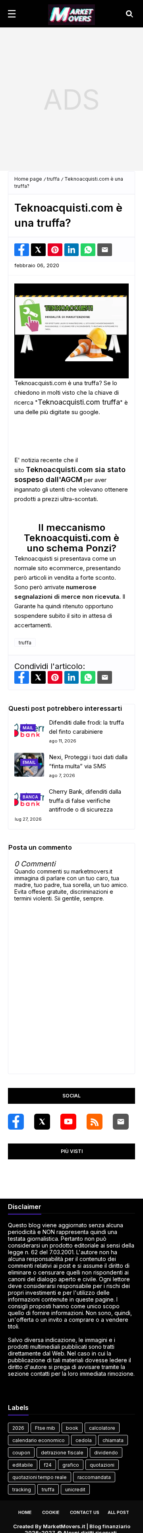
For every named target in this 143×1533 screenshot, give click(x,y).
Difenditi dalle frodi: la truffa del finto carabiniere (86, 727)
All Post (118, 1512)
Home (25, 1512)
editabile (22, 1465)
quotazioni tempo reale (39, 1477)
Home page (28, 179)
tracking (21, 1490)
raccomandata (94, 1477)
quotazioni (102, 1465)
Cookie (51, 1512)
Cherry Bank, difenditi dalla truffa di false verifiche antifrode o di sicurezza (85, 800)
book (72, 1428)
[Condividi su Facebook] (21, 249)
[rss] (94, 1122)
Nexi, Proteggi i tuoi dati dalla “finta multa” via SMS (88, 761)
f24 (48, 1465)
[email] (121, 1122)
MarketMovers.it (64, 1526)
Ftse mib (45, 1428)
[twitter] (42, 1122)
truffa (53, 179)
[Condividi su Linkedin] (71, 249)
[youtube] (68, 1122)
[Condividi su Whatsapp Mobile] (88, 249)
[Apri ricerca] (129, 14)
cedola (83, 1440)
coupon (21, 1453)
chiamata (113, 1440)
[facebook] (16, 1122)
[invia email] (104, 249)
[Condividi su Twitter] (38, 249)
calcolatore (102, 1428)
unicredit (75, 1490)
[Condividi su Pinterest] (55, 249)
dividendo (106, 1453)
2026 (18, 1428)
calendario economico (38, 1440)
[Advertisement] (71, 99)
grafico (70, 1465)
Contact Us (84, 1512)
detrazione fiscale (62, 1453)
